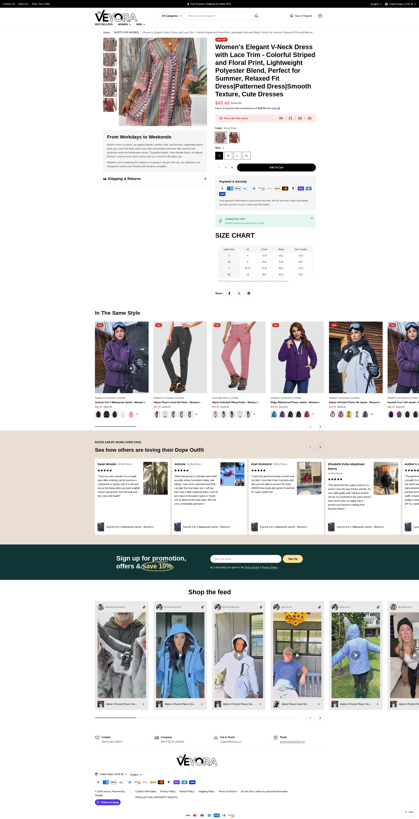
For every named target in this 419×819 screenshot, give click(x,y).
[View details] (143, 704)
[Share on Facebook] (229, 293)
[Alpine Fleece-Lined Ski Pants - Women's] (180, 357)
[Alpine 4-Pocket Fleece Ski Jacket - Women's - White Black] (332, 414)
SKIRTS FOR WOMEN (126, 32)
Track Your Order (41, 3)
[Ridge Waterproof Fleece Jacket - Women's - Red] (306, 414)
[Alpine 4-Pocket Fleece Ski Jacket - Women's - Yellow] (348, 414)
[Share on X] (239, 293)
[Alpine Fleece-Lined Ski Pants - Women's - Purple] (173, 414)
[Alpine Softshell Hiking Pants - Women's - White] (240, 414)
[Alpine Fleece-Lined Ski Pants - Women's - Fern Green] (181, 414)
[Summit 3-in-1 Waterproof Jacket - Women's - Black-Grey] (114, 414)
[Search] (256, 16)
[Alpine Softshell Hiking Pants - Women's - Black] (231, 414)
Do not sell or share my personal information (264, 791)
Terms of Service (228, 791)
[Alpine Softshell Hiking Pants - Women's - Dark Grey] (223, 414)
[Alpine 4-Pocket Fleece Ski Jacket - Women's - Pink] (340, 414)
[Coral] (234, 137)
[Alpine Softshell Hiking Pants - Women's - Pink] (215, 414)
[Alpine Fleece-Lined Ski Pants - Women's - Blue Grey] (189, 414)
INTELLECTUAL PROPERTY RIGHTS (156, 797)
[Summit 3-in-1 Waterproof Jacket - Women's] (122, 357)
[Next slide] (320, 427)
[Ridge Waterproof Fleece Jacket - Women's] (297, 357)
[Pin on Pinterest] (249, 293)
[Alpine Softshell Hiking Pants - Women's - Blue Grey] (248, 414)
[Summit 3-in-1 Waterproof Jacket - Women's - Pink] (131, 414)
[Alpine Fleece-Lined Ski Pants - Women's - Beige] (165, 414)
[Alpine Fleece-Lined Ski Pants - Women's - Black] (157, 414)
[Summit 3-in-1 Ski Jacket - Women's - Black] (415, 414)
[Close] (312, 218)
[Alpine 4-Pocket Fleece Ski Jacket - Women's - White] (357, 414)
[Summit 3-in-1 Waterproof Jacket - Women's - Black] (106, 414)
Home (106, 32)
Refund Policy (187, 791)
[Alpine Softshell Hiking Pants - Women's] (239, 357)
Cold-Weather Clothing (225, 398)
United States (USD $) (401, 4)
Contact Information (145, 791)
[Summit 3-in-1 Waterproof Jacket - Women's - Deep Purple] (98, 414)
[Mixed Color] (220, 137)
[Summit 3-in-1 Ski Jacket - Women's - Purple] (399, 414)
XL (246, 155)
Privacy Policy (168, 791)
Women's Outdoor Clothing (110, 398)
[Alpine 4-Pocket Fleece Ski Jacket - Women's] (356, 357)
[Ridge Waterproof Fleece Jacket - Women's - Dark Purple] (282, 414)
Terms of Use (252, 567)
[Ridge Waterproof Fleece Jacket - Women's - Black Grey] (298, 414)
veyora (107, 791)
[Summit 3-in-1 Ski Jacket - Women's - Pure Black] (407, 414)
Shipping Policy (206, 791)
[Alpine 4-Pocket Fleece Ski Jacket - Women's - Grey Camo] (365, 414)
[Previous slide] (310, 427)
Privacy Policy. (270, 567)
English (375, 4)
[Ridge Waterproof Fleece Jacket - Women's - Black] (290, 414)
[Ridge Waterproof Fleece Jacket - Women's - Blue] (274, 414)
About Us (23, 3)
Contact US (9, 3)
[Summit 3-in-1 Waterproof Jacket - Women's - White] (122, 414)
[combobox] (209, 16)
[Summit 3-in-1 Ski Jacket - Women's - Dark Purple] (391, 414)
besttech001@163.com (292, 741)
